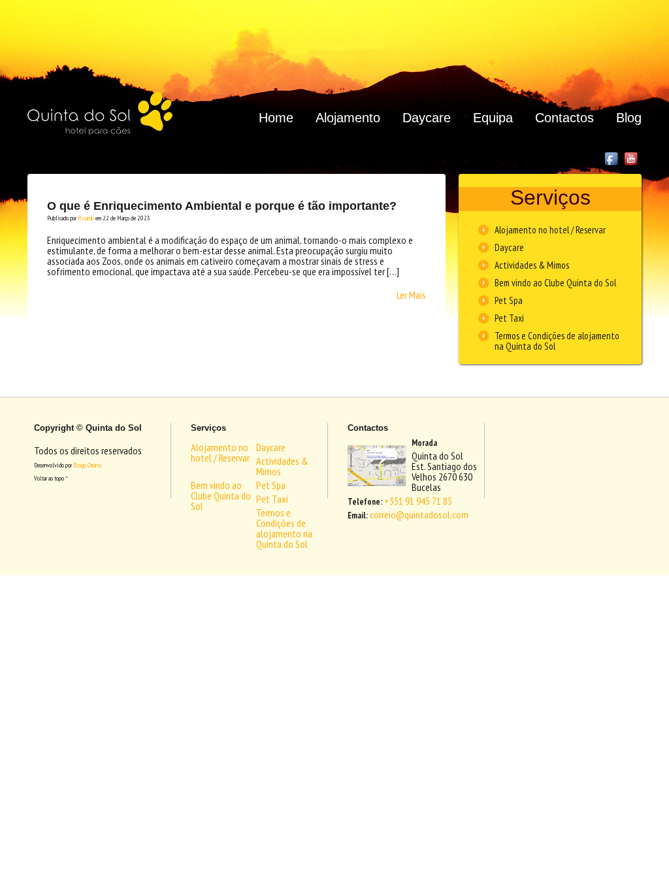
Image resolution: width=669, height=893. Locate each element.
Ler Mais (411, 294)
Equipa (493, 117)
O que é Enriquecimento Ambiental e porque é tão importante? (222, 205)
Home (276, 117)
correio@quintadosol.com (419, 514)
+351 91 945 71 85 (418, 500)
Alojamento (348, 117)
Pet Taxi (509, 318)
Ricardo (86, 218)
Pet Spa (509, 300)
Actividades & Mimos (532, 265)
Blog (629, 117)
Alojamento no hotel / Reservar (550, 230)
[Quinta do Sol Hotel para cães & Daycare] (99, 113)
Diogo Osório (87, 465)
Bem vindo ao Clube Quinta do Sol (555, 283)
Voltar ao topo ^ (51, 478)
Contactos (564, 117)
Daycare (426, 117)
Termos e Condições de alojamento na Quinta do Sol (557, 340)
